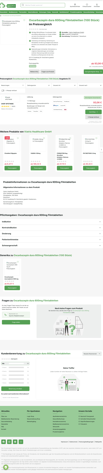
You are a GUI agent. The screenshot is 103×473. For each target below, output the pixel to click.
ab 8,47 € (9, 164)
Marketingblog (31, 421)
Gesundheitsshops (59, 419)
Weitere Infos (34, 71)
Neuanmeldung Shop (33, 419)
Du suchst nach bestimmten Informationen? (15, 394)
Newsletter (4, 424)
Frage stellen (16, 322)
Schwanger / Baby (45, 12)
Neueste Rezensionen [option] (90, 354)
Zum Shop (92, 112)
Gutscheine (99, 12)
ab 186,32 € (36, 164)
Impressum (64, 442)
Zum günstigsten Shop (92, 71)
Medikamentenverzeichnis (61, 424)
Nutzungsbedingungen (86, 442)
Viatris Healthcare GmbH (76, 32)
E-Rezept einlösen (11, 90)
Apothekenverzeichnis (60, 416)
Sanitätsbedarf (64, 12)
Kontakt (3, 429)
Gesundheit (3, 12)
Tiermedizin (23, 12)
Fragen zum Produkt (48, 71)
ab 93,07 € (9, 284)
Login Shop (30, 416)
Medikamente (13, 12)
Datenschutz (73, 442)
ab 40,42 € (87, 164)
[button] (101, 149)
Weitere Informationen (7, 109)
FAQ (2, 426)
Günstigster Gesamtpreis (93, 97)
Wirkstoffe (56, 426)
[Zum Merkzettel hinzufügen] (24, 20)
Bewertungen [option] (5, 85)
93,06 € (97, 102)
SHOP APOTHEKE (7, 104)
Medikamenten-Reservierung (10, 419)
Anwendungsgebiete (59, 429)
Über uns (4, 416)
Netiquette (98, 442)
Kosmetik (55, 12)
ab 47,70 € (61, 164)
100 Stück (33, 66)
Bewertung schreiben (15, 389)
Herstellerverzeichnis (59, 421)
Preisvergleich (12, 168)
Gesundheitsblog (88, 12)
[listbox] (12, 85)
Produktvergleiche (76, 12)
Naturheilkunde (33, 12)
